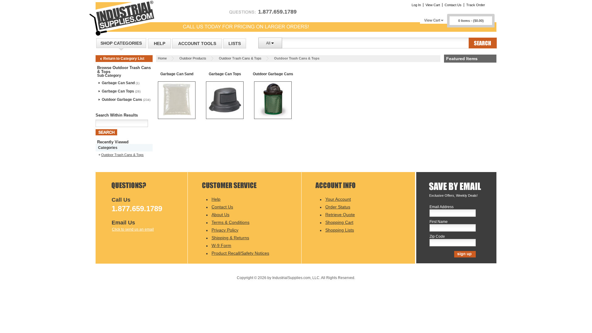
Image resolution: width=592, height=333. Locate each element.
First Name (439, 222)
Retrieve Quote (340, 214)
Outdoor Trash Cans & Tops (240, 58)
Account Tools (197, 43)
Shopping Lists (339, 230)
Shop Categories (121, 43)
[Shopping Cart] (433, 19)
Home (162, 58)
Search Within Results (117, 115)
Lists (234, 43)
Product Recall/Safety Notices (240, 253)
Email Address (442, 207)
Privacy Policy (225, 230)
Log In (416, 5)
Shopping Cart (339, 222)
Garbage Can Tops (118, 91)
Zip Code (437, 237)
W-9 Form (221, 245)
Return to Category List (123, 58)
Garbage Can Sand (118, 83)
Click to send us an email (133, 229)
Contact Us (453, 5)
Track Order (475, 5)
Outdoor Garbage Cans (122, 99)
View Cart (433, 5)
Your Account (338, 199)
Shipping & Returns (230, 237)
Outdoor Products (192, 58)
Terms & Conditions (230, 222)
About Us (220, 214)
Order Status (337, 206)
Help (159, 43)
